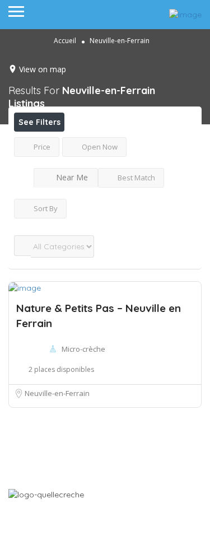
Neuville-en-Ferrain (57, 393)
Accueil (65, 40)
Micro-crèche (83, 349)
